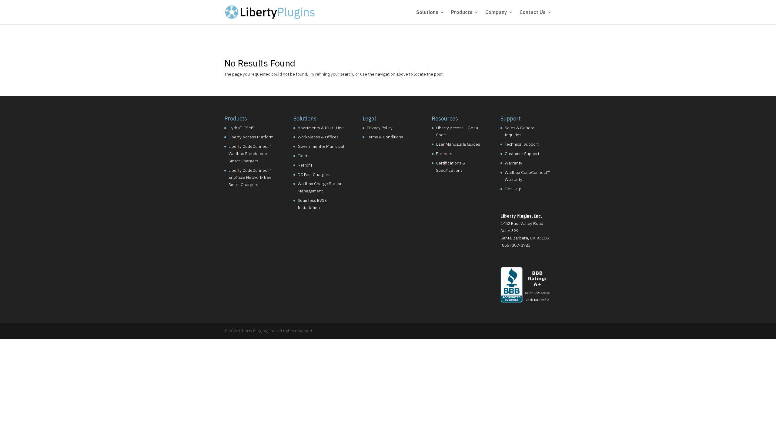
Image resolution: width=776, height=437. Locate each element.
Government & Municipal (321, 146)
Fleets (303, 155)
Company (496, 12)
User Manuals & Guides (458, 144)
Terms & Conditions (385, 137)
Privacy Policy (380, 127)
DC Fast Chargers (314, 174)
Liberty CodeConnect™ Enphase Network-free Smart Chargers (250, 178)
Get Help (513, 188)
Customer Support (522, 153)
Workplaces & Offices (318, 137)
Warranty (513, 163)
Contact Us (533, 12)
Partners (444, 153)
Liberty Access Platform (251, 137)
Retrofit (305, 165)
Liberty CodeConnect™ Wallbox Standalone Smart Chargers (250, 154)
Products (462, 12)
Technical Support (522, 144)
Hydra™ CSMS (241, 127)
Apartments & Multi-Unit (321, 127)
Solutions (427, 12)
